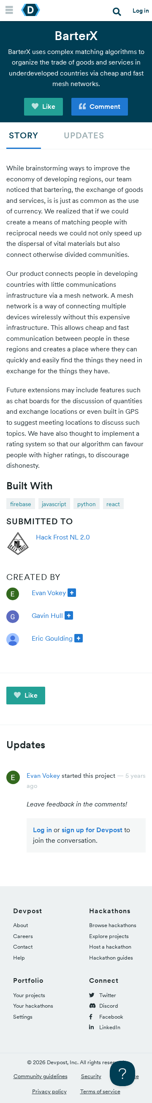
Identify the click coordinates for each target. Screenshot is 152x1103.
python (86, 504)
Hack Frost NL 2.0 (63, 537)
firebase (20, 504)
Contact (23, 946)
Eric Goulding (52, 638)
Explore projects (109, 936)
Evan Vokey (49, 592)
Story (23, 135)
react (113, 504)
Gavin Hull (47, 615)
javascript (54, 504)
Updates (84, 135)
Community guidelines (41, 1076)
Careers (23, 936)
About (20, 925)
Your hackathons (33, 1005)
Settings (23, 1016)
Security (91, 1076)
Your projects (29, 995)
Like (48, 106)
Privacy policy (49, 1091)
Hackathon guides (111, 957)
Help (19, 957)
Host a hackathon (110, 946)
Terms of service (100, 1091)
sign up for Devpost (92, 829)
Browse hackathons (112, 925)
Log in (141, 10)
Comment (104, 106)
